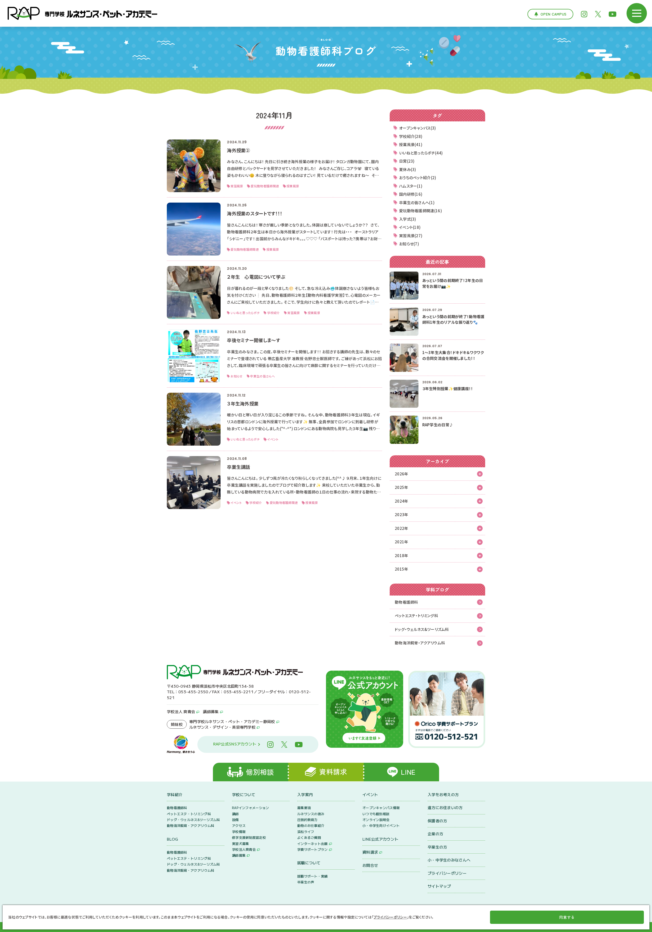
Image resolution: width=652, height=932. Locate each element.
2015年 (401, 569)
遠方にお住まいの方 (445, 807)
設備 (235, 819)
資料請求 (370, 852)
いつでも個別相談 (375, 813)
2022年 (401, 528)
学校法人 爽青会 (181, 711)
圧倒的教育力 (307, 819)
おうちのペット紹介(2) (417, 177)
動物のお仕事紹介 (310, 825)
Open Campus (553, 14)
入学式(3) (407, 219)
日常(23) (407, 161)
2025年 (401, 487)
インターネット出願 (312, 843)
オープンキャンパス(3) (417, 128)
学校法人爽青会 (244, 849)
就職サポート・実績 (312, 876)
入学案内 (305, 794)
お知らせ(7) (409, 243)
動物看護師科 (406, 602)
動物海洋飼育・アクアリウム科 (420, 642)
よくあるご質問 (309, 837)
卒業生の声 (305, 882)
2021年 (401, 541)
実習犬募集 (240, 843)
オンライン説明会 (375, 819)
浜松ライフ (305, 831)
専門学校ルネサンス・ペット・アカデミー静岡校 (232, 721)
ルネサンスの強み (310, 813)
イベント (370, 794)
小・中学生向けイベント (381, 825)
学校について (243, 794)
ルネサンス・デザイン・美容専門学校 (222, 727)
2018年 (401, 555)
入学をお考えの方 (443, 794)
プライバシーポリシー (447, 873)
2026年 (401, 473)
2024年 (401, 501)
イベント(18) (409, 227)
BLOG (172, 839)
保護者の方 (437, 820)
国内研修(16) (410, 194)
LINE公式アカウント (380, 839)
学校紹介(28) (410, 136)
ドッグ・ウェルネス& (422, 629)
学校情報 (239, 831)
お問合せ (370, 865)
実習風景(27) (410, 235)
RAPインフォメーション (250, 807)
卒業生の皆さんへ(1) (416, 202)
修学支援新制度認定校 (249, 837)
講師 (235, 813)
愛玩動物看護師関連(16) (420, 210)
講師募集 (211, 711)
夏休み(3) (407, 169)
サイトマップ (439, 886)
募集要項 (304, 807)
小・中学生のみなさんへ (449, 860)
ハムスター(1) (410, 186)
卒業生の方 (437, 847)
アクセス (239, 825)
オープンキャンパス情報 (381, 807)
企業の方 (435, 833)
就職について (309, 862)
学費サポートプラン (312, 849)
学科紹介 (174, 794)
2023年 (401, 514)
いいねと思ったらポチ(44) (421, 153)
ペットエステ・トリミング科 (416, 615)
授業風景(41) (410, 144)
